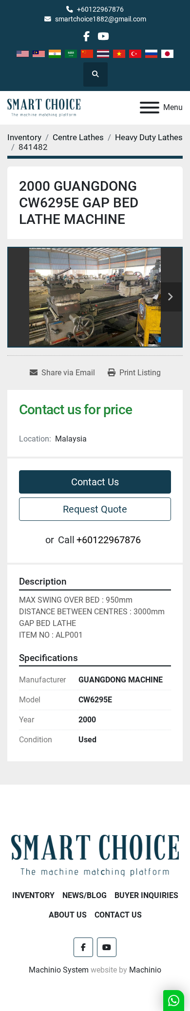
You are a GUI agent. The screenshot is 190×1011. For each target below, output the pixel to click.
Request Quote (95, 509)
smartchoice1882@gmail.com (100, 19)
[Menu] (149, 107)
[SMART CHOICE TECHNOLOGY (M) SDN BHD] (95, 855)
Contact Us (95, 482)
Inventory (33, 895)
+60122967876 (100, 9)
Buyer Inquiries (146, 895)
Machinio (145, 969)
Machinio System (59, 969)
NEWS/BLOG (84, 895)
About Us (68, 914)
